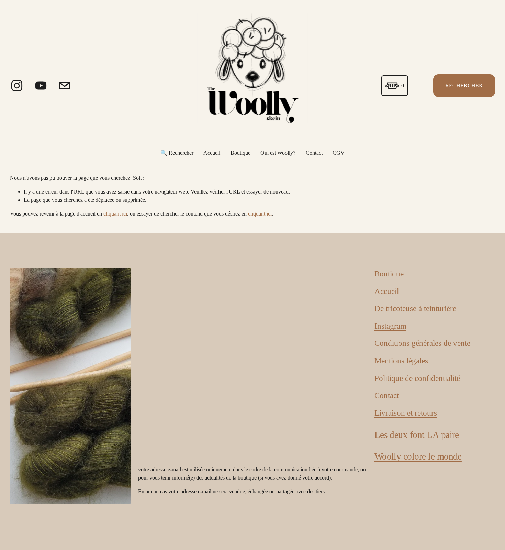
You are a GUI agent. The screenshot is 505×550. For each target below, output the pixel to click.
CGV (339, 153)
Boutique (240, 153)
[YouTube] (41, 85)
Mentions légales (401, 360)
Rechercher (464, 85)
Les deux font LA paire (416, 435)
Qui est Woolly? (277, 153)
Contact (314, 153)
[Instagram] (17, 85)
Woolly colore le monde (418, 456)
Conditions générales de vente (422, 343)
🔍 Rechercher (176, 153)
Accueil (211, 153)
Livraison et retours (405, 412)
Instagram (390, 325)
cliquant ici (115, 214)
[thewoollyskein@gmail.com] (64, 85)
